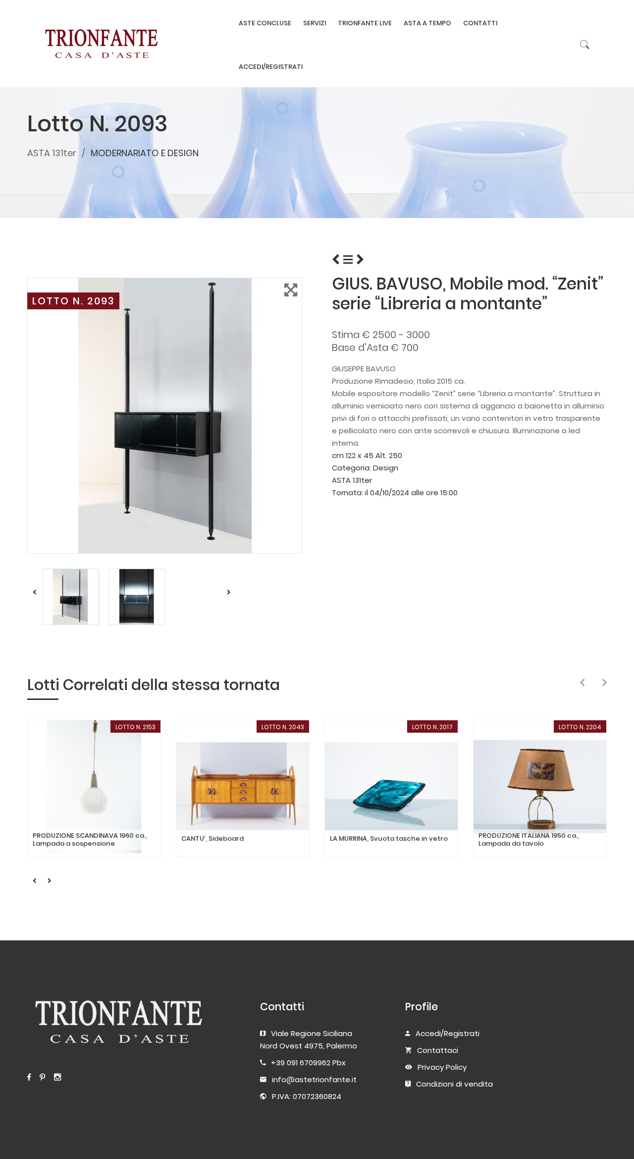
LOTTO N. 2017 (432, 727)
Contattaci (437, 1050)
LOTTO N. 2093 (73, 301)
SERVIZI (314, 23)
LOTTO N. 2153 (135, 727)
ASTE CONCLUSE (265, 23)
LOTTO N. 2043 (283, 727)
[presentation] (582, 683)
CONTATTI (480, 23)
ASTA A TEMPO (427, 23)
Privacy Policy (442, 1067)
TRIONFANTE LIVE (365, 23)
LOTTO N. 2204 (580, 727)
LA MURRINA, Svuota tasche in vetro (389, 839)
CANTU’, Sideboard (212, 839)
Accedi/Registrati (447, 1033)
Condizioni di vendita (454, 1084)
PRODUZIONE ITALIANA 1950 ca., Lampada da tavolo (528, 839)
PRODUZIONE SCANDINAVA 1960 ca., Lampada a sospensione (90, 839)
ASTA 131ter (51, 153)
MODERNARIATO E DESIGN (145, 153)
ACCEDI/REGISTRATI (271, 66)
